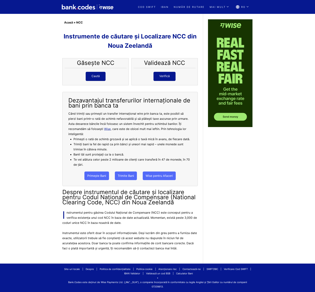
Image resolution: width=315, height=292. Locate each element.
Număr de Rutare (189, 6)
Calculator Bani (184, 273)
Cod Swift (147, 6)
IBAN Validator (132, 273)
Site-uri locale (72, 269)
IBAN (165, 6)
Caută (96, 76)
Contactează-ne (191, 269)
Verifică (164, 76)
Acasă (68, 22)
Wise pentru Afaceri (159, 176)
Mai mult (218, 6)
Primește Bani (96, 176)
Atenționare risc (167, 269)
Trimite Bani (126, 176)
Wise (107, 129)
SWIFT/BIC (212, 269)
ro (243, 6)
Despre (90, 269)
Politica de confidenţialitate (115, 269)
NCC (79, 22)
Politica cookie (144, 269)
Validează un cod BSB (158, 273)
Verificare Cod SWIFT (236, 269)
